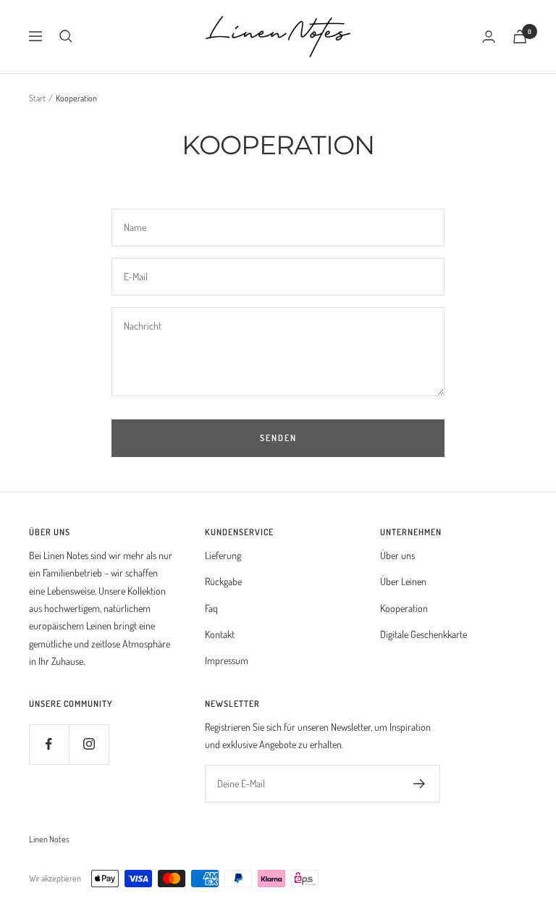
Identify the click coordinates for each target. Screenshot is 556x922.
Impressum (226, 660)
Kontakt (220, 634)
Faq (211, 608)
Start (37, 98)
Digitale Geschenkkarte (423, 634)
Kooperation (404, 608)
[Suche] (65, 36)
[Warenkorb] (520, 36)
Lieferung (223, 555)
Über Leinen (403, 581)
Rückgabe (223, 581)
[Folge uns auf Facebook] (49, 744)
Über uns (397, 555)
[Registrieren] (419, 784)
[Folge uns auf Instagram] (89, 744)
